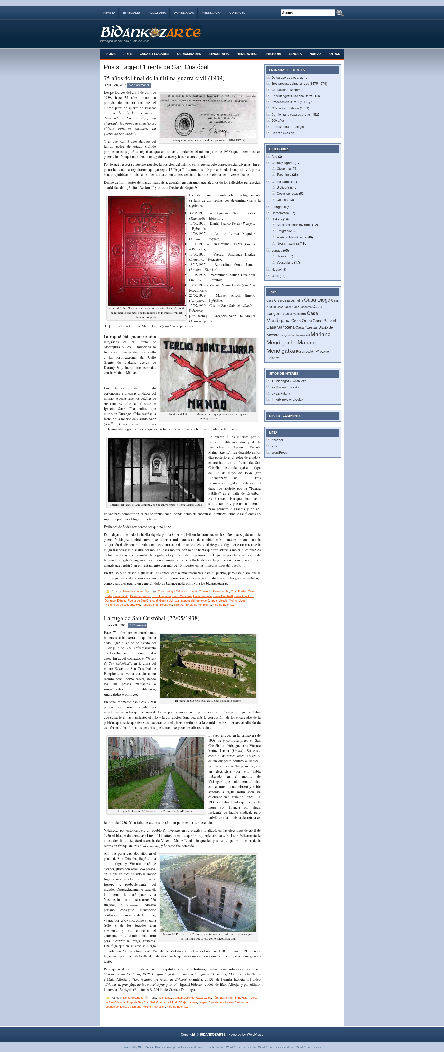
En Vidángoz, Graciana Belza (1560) (297, 95)
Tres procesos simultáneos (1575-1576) (299, 83)
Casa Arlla (205, 591)
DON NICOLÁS (184, 12)
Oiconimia (284, 168)
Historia (273, 54)
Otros (334, 54)
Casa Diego (317, 299)
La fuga (192, 1002)
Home (111, 54)
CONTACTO (237, 12)
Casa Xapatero (243, 596)
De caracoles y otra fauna (289, 77)
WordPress (279, 452)
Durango (110, 600)
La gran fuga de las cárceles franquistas (224, 1002)
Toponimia (284, 174)
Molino (233, 600)
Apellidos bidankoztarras (294, 224)
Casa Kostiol (238, 591)
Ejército (121, 600)
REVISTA (109, 12)
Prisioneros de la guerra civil (122, 604)
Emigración (285, 231)
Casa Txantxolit (223, 596)
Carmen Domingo (184, 997)
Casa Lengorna (161, 596)
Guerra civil (166, 600)
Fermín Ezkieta (237, 997)
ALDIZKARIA (157, 12)
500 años (278, 120)
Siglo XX (179, 604)
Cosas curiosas (287, 193)
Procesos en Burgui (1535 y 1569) (295, 102)
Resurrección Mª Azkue (312, 351)
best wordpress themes (175, 1047)
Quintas (282, 199)
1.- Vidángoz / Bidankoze (289, 381)
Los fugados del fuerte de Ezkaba (196, 600)
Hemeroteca (248, 54)
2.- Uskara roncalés (285, 387)
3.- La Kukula (281, 393)
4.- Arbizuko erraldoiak (287, 399)
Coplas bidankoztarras (287, 89)
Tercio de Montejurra (198, 604)
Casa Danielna (292, 300)
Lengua (295, 54)
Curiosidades (189, 54)
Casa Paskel (324, 320)
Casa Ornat (301, 320)
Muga (241, 600)
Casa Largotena (140, 596)
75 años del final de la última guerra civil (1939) (164, 78)
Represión (158, 1006)
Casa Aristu (274, 300)
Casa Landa (120, 596)
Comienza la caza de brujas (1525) (296, 114)
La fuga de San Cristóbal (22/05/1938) (152, 618)
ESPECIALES (132, 12)
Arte (127, 54)
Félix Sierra (220, 997)
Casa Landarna (302, 307)
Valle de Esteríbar (224, 604)
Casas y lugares (154, 54)
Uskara (282, 256)
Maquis (222, 600)
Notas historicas (133, 591)
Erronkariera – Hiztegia (288, 126)
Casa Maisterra (182, 596)
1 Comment (138, 625)
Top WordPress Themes (268, 1047)
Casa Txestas (306, 327)
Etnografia (219, 54)
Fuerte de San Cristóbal (143, 600)
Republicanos (150, 604)
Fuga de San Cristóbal (141, 1002)
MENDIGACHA (211, 12)
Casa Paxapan (202, 596)
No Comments (139, 85)
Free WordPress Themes (235, 1047)
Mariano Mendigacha (292, 237)
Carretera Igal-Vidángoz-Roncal (177, 591)
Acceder (277, 440)
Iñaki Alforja (179, 1002)
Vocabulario (285, 262)
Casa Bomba (221, 591)
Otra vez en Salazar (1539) (290, 108)
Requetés (166, 604)
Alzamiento (164, 997)
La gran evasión (283, 132)
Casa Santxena (280, 327)
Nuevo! (316, 54)
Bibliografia (285, 187)
